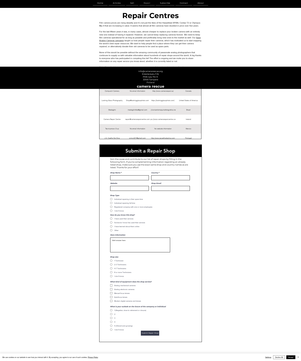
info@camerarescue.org (150, 71)
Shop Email (156, 183)
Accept (290, 357)
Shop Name (115, 173)
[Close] (298, 357)
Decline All (279, 357)
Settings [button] (268, 357)
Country (154, 173)
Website (113, 183)
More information (117, 235)
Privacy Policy (93, 357)
